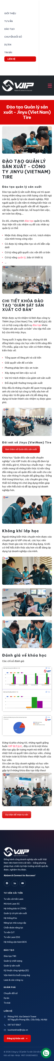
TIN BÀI (8, 52)
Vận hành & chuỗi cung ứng (17, 975)
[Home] (18, 85)
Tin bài (7, 1003)
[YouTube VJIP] (22, 883)
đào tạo (29, 220)
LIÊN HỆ (11, 59)
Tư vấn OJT (9, 932)
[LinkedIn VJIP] (15, 883)
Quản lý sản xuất (12, 965)
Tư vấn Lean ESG (12, 937)
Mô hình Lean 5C (12, 903)
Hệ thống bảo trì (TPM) (15, 908)
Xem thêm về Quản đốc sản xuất (21, 449)
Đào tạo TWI (10, 956)
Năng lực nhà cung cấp (15, 923)
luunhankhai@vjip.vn (18, 1030)
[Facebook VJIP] (7, 883)
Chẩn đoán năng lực (13, 927)
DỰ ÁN (7, 44)
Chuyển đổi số (11, 993)
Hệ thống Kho (10, 918)
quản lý (22, 257)
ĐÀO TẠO (9, 29)
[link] (15, 746)
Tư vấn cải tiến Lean (13, 899)
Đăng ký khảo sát (15, 1038)
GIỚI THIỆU (10, 13)
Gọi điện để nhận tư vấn (16, 814)
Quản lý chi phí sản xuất (15, 913)
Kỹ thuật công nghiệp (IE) (16, 970)
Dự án (6, 998)
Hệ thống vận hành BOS (15, 942)
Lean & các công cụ (13, 980)
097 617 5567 (14, 1025)
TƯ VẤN (8, 21)
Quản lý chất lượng (13, 961)
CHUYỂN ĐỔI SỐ (13, 36)
